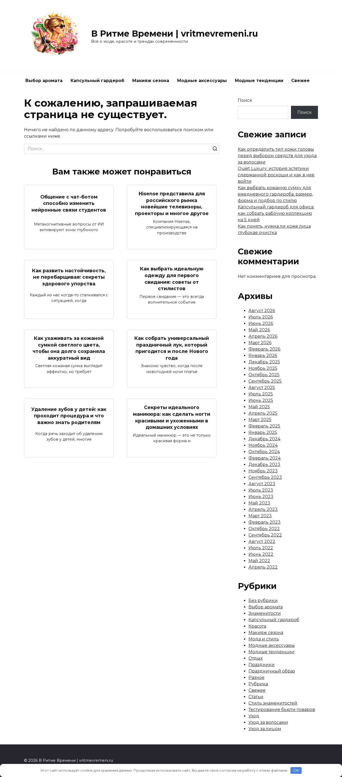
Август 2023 (261, 483)
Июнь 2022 (260, 554)
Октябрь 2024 (264, 451)
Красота (257, 626)
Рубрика (258, 683)
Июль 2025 (260, 394)
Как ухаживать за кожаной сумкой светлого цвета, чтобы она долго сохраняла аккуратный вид (69, 348)
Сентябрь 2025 (265, 381)
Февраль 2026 (264, 349)
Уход (253, 715)
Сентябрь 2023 (265, 477)
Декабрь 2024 (264, 438)
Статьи (255, 696)
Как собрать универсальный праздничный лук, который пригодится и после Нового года (171, 348)
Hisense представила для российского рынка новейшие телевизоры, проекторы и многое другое (172, 203)
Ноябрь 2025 (262, 368)
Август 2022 (261, 541)
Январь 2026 (262, 355)
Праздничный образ (271, 671)
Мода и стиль (263, 639)
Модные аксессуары (202, 80)
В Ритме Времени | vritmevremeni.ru (174, 33)
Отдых (255, 658)
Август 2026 (261, 310)
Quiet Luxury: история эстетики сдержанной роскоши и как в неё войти (276, 175)
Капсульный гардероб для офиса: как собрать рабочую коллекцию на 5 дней (276, 213)
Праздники (261, 664)
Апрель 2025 (262, 413)
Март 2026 (259, 342)
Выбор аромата (44, 80)
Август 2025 (261, 387)
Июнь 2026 (260, 323)
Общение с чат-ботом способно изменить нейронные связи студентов (69, 203)
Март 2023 (260, 515)
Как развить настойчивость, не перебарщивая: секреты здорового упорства (69, 276)
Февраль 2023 (264, 522)
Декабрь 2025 (264, 361)
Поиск (245, 100)
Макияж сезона (150, 80)
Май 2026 (259, 329)
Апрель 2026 (262, 336)
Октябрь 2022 (264, 528)
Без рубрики (263, 600)
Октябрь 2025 (263, 374)
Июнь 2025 (260, 400)
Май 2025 (259, 406)
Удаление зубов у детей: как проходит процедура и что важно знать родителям (68, 415)
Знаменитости (264, 613)
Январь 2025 (262, 432)
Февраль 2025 (264, 426)
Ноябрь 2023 (263, 470)
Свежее (300, 80)
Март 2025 (259, 419)
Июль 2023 (260, 490)
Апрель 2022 (263, 567)
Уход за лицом (264, 728)
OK (296, 770)
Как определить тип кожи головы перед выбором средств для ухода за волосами (277, 156)
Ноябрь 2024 (263, 445)
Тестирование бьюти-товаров (281, 709)
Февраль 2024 (264, 458)
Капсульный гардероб (97, 80)
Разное (256, 677)
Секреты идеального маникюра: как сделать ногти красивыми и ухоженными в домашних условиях (171, 417)
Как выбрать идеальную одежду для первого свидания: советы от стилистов (172, 278)
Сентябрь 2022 (265, 535)
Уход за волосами (268, 722)
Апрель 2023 (263, 509)
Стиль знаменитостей (272, 703)
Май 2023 (259, 503)
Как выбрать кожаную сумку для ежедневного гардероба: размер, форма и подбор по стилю (275, 194)
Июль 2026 (260, 317)
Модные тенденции (259, 80)
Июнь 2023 (260, 496)
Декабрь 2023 (264, 464)
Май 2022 (259, 560)
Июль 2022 (260, 547)
